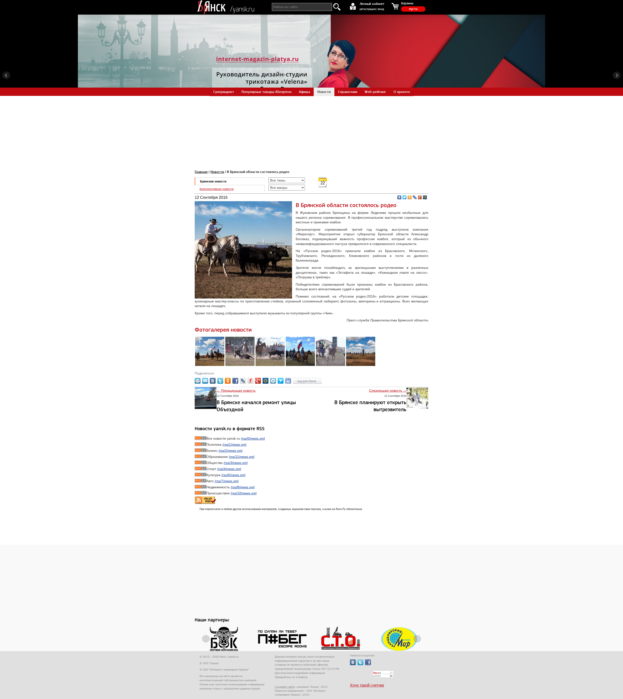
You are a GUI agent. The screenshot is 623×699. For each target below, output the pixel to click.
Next (617, 75)
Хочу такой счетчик (367, 685)
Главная (201, 172)
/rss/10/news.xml (244, 493)
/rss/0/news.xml (253, 438)
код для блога (307, 381)
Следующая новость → (387, 390)
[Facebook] (235, 381)
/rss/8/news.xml (243, 487)
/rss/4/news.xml (229, 469)
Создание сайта (284, 687)
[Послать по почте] (205, 381)
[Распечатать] (198, 381)
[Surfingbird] (281, 381)
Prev (6, 75)
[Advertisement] (311, 130)
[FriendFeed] (288, 381)
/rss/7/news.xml (226, 481)
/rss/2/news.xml (230, 451)
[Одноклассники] (409, 197)
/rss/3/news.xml (235, 463)
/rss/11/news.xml (241, 457)
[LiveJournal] (414, 197)
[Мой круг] (273, 381)
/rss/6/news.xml (233, 475)
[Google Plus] (419, 197)
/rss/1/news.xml (234, 444)
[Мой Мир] (425, 197)
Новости (217, 172)
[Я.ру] (250, 381)
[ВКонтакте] (399, 197)
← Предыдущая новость (236, 390)
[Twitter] (404, 197)
